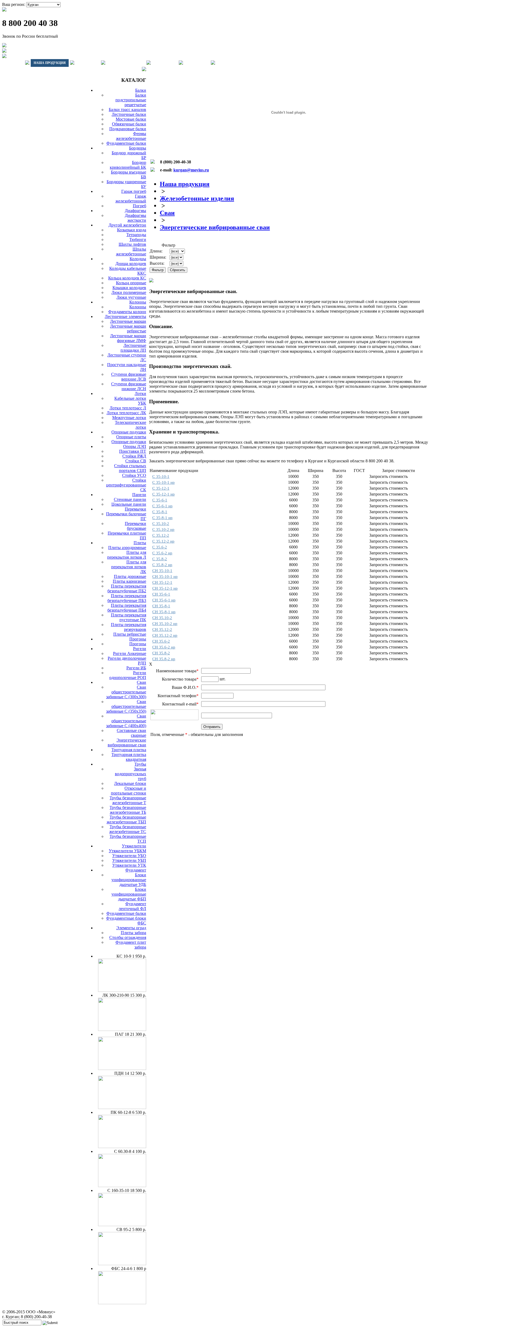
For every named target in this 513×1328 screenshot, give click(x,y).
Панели (139, 494)
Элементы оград (131, 928)
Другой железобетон (127, 225)
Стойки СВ (135, 461)
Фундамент (135, 870)
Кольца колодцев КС (127, 278)
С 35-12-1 (160, 488)
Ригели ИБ (136, 668)
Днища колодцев (130, 263)
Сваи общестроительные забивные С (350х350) (126, 706)
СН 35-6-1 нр (164, 600)
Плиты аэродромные (127, 547)
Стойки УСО (134, 475)
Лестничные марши (128, 321)
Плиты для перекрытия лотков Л (126, 554)
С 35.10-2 (160, 523)
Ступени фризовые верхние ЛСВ (128, 376)
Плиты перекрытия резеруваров (128, 627)
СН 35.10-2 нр (164, 623)
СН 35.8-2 (161, 653)
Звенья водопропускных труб (130, 774)
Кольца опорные (131, 283)
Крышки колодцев (129, 287)
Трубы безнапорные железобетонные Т (128, 800)
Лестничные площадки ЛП (133, 347)
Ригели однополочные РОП (127, 675)
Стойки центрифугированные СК (126, 485)
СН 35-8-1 (161, 606)
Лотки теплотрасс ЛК (126, 412)
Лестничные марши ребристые (128, 328)
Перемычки (135, 509)
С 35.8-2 (159, 559)
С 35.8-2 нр (162, 565)
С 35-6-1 (159, 500)
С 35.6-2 (159, 547)
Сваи (141, 682)
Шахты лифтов (132, 244)
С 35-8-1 (159, 512)
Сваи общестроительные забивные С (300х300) (126, 692)
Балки (140, 90)
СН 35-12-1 (162, 582)
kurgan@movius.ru (191, 170)
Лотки (140, 393)
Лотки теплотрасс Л (128, 408)
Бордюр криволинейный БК (128, 165)
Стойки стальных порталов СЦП (130, 468)
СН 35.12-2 (162, 629)
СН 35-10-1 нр (165, 576)
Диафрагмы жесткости (135, 217)
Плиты (140, 542)
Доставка (88, 63)
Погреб (139, 206)
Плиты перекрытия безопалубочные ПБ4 (126, 607)
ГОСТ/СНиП (164, 63)
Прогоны (137, 639)
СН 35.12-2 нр (164, 635)
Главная (13, 63)
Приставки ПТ (132, 451)
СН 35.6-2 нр (163, 647)
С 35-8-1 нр (162, 518)
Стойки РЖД (134, 456)
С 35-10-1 (160, 476)
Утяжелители (134, 846)
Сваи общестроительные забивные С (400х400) (126, 721)
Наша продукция (50, 63)
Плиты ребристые (129, 634)
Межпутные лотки (129, 417)
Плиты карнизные (129, 581)
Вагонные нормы (126, 63)
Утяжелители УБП (129, 860)
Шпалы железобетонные (131, 251)
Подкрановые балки (127, 128)
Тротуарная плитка (128, 749)
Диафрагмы (135, 210)
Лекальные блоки (130, 783)
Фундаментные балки (126, 143)
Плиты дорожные (130, 576)
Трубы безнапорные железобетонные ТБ (128, 810)
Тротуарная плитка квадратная (128, 757)
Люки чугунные (131, 297)
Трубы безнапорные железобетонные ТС (127, 829)
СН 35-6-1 (161, 594)
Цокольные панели (128, 504)
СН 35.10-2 (162, 618)
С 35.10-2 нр (163, 529)
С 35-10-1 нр (163, 482)
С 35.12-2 (160, 535)
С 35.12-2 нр (163, 541)
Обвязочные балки (129, 124)
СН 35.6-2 (161, 641)
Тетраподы (136, 234)
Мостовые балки (131, 119)
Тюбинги (137, 239)
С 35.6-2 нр (162, 553)
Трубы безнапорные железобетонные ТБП (126, 819)
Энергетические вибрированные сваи (127, 742)
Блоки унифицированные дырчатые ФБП (128, 894)
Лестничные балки (129, 114)
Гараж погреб (133, 191)
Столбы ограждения (127, 937)
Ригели (139, 648)
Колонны (137, 302)
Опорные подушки (128, 432)
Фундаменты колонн (127, 311)
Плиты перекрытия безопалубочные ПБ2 (126, 588)
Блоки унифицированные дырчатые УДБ (128, 880)
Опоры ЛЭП (134, 446)
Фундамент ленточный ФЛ (132, 906)
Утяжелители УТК (129, 865)
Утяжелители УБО (129, 855)
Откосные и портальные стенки (128, 790)
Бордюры (137, 148)
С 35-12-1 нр (163, 494)
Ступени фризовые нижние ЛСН (128, 386)
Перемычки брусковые (135, 526)
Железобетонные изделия (197, 198)
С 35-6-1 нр (162, 506)
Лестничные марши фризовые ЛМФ (128, 338)
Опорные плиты (131, 437)
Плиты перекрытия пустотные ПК (128, 617)
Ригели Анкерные (129, 653)
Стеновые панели (130, 499)
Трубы (140, 764)
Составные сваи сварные (131, 733)
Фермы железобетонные (131, 136)
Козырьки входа (131, 230)
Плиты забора (133, 932)
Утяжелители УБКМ (127, 851)
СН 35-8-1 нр (164, 612)
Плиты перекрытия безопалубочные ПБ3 (126, 598)
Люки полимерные (128, 292)
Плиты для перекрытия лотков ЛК (128, 567)
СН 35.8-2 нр (163, 659)
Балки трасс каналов (127, 109)
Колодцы (138, 258)
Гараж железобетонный (130, 198)
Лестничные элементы (125, 316)
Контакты (197, 63)
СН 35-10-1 (162, 571)
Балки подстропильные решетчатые (130, 100)
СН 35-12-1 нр (165, 588)
